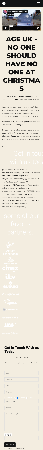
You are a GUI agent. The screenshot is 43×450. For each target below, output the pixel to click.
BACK (4, 147)
